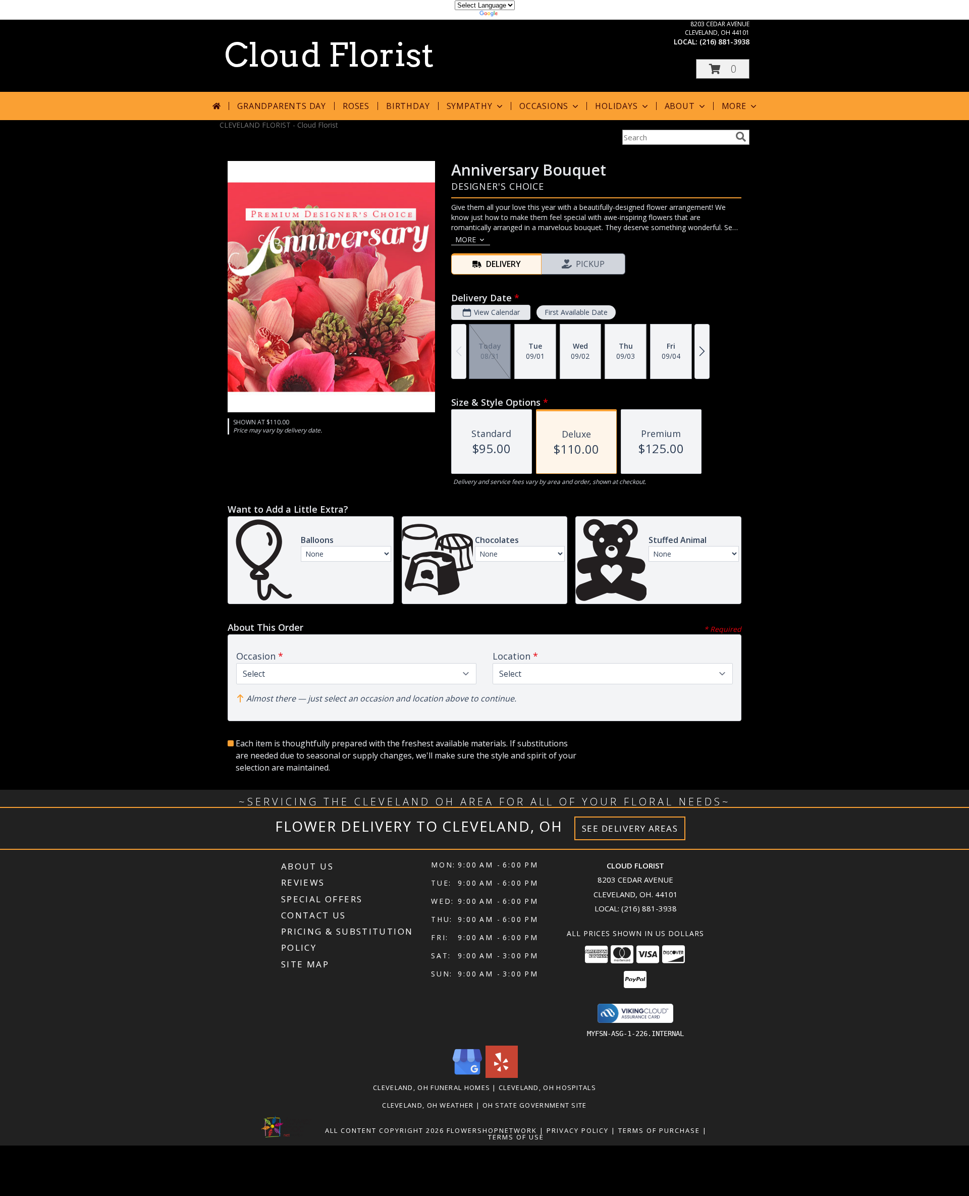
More (734, 106)
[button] (722, 69)
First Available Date (576, 312)
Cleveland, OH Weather (427, 1105)
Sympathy (470, 106)
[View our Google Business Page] (467, 1075)
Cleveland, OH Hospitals (547, 1087)
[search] (741, 136)
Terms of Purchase (659, 1130)
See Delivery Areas (630, 828)
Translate (515, 15)
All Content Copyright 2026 (384, 1130)
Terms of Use (516, 1136)
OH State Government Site (534, 1105)
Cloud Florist (329, 55)
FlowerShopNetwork (492, 1130)
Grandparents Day (281, 106)
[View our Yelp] (502, 1075)
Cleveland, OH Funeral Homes (431, 1087)
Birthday (407, 106)
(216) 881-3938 (724, 41)
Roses (356, 106)
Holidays (616, 106)
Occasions (543, 106)
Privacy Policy (578, 1130)
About (680, 106)
